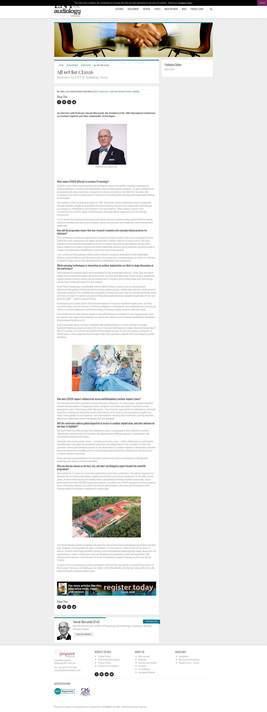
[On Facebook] (59, 102)
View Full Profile (83, 634)
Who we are (143, 656)
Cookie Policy (104, 656)
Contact (142, 666)
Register (142, 659)
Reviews (146, 9)
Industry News (171, 9)
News (184, 9)
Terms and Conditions (108, 666)
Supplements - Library (189, 663)
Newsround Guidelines (189, 659)
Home (61, 65)
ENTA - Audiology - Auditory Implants (110, 92)
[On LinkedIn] (69, 102)
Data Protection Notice (109, 659)
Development (133, 9)
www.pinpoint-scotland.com (67, 670)
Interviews (86, 65)
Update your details (147, 663)
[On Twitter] (64, 102)
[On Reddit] (74, 102)
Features (119, 9)
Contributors (144, 669)
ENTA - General (133, 92)
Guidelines (183, 656)
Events (157, 9)
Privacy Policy (104, 663)
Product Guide (197, 9)
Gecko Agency (140, 707)
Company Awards (146, 672)
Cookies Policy (185, 3)
